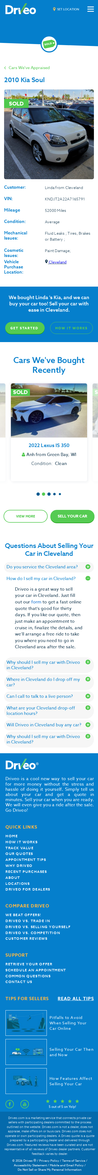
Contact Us (18, 981)
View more (25, 516)
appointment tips (25, 859)
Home (11, 836)
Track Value (19, 848)
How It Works (71, 328)
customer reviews (26, 938)
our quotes (19, 853)
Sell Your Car (72, 516)
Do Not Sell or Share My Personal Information (50, 1169)
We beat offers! (23, 914)
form (37, 602)
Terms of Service (73, 1160)
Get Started (24, 328)
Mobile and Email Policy (67, 1165)
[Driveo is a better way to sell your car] (20, 9)
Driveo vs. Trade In (27, 920)
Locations (17, 883)
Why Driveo (19, 865)
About (12, 877)
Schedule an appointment (35, 970)
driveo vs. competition (32, 932)
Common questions (28, 976)
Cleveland (57, 262)
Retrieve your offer (28, 964)
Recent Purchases (26, 871)
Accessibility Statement (30, 1165)
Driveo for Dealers (27, 889)
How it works (21, 842)
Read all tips (76, 999)
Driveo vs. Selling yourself (38, 926)
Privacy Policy (49, 1160)
